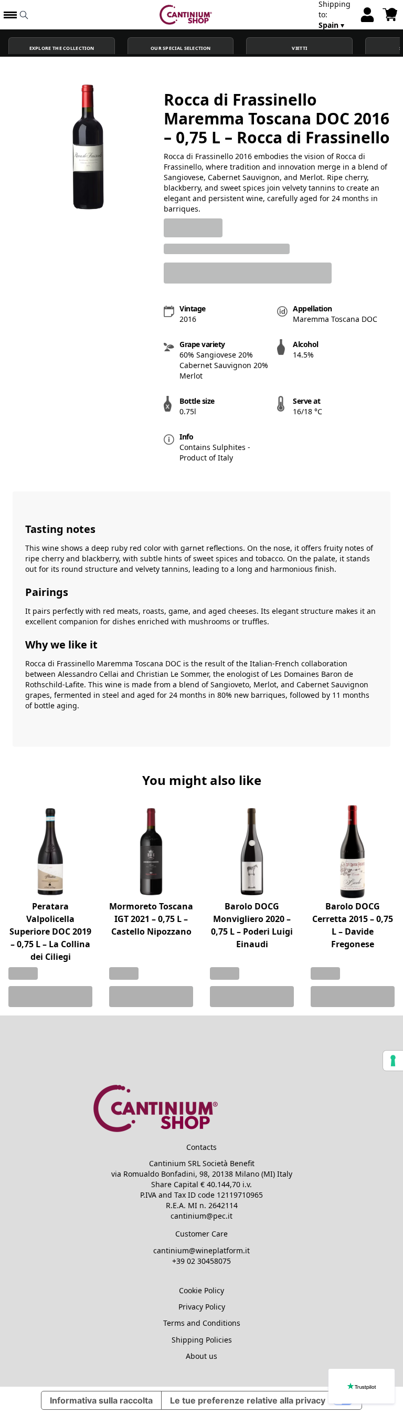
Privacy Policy (201, 1307)
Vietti (299, 48)
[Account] (367, 14)
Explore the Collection (61, 48)
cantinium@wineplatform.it (201, 1250)
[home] (185, 15)
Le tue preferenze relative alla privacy (247, 1400)
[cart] (390, 14)
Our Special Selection (180, 48)
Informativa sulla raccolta (101, 1400)
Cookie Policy (201, 1290)
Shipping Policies (202, 1340)
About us (201, 1356)
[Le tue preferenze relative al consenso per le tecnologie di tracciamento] (393, 1061)
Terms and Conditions (201, 1323)
